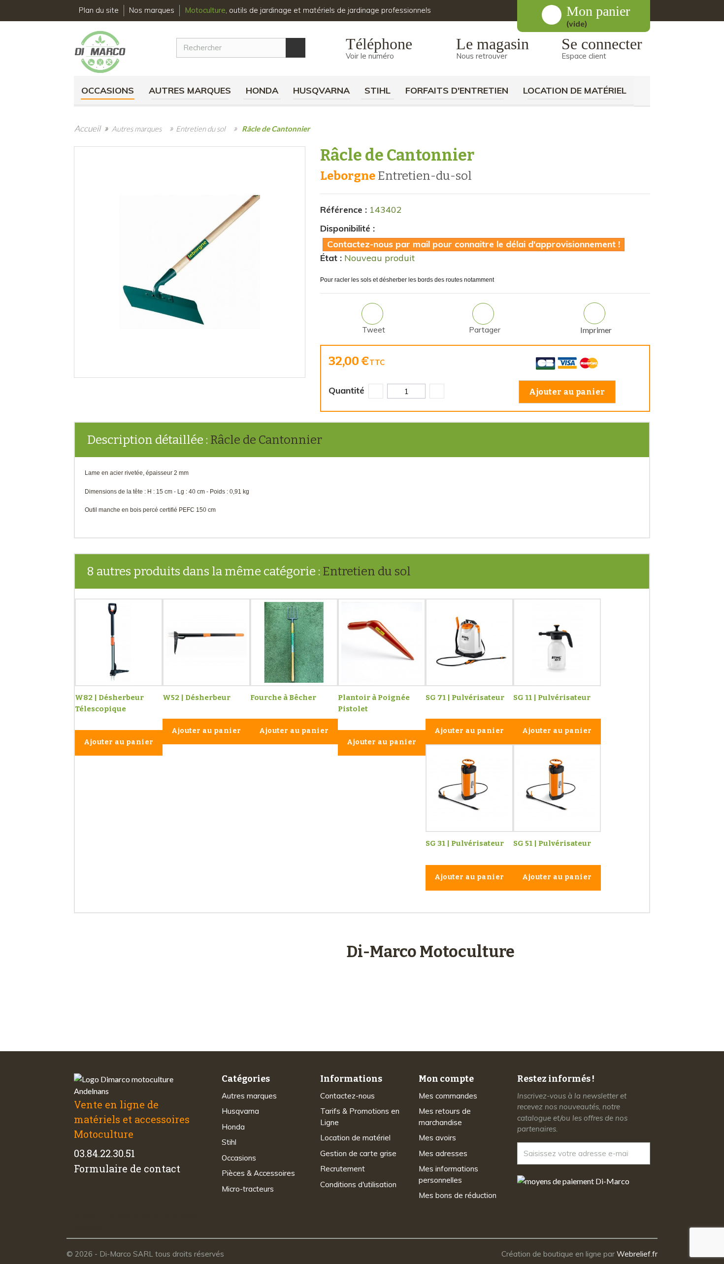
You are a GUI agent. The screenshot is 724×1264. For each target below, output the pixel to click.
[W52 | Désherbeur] (206, 642)
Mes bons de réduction (457, 1195)
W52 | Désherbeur (196, 697)
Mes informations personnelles (448, 1174)
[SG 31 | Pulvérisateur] (469, 788)
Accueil (87, 128)
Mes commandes (448, 1095)
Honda (262, 90)
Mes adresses (443, 1153)
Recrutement (342, 1168)
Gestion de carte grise (358, 1153)
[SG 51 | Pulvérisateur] (557, 788)
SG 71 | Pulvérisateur (465, 697)
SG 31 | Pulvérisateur (465, 843)
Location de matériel (574, 90)
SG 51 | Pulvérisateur (552, 843)
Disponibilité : (347, 228)
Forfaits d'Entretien (456, 90)
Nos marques (151, 10)
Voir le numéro (370, 56)
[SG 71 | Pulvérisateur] (469, 642)
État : (331, 258)
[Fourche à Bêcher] (294, 642)
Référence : (343, 209)
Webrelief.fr (637, 1254)
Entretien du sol (367, 571)
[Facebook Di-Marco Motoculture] (80, 1199)
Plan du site (99, 10)
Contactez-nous (347, 1095)
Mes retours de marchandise (445, 1116)
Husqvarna (321, 90)
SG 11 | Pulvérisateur (552, 697)
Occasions (107, 90)
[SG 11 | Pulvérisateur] (557, 642)
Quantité (346, 390)
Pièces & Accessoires (258, 1173)
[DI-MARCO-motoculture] (107, 52)
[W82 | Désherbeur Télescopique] (119, 642)
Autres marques (190, 90)
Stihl (377, 90)
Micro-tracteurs (248, 1189)
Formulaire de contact (127, 1168)
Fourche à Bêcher (283, 697)
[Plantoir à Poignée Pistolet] (382, 642)
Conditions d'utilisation (358, 1184)
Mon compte (446, 1078)
